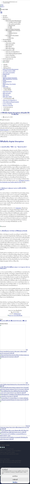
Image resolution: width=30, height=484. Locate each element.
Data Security (11, 25)
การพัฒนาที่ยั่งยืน (7, 41)
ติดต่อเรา (2, 6)
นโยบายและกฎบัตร (10, 43)
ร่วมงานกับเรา (6, 60)
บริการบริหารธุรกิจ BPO (14, 24)
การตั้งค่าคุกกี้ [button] (15, 479)
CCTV (10, 34)
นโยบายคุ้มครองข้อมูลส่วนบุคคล (14, 53)
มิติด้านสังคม (9, 46)
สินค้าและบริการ (7, 19)
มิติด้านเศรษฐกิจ (10, 44)
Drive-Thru (11, 38)
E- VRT (10, 28)
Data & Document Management (13, 20)
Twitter (9, 320)
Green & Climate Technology (13, 29)
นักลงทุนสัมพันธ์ (7, 39)
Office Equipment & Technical (13, 30)
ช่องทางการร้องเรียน (11, 57)
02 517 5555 (7, 2)
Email (25, 320)
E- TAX (10, 26)
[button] (1, 12)
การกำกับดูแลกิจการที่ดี (8, 50)
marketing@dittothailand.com (10, 1)
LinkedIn (14, 320)
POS (9, 36)
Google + (20, 320)
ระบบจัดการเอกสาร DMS (14, 22)
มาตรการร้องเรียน (10, 55)
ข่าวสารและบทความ (8, 58)
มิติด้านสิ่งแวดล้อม (10, 48)
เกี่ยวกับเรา (5, 17)
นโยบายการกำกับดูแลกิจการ (13, 51)
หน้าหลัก (5, 15)
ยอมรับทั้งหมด (15, 476)
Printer (10, 31)
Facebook (3, 320)
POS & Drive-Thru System (12, 35)
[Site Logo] (1, 5)
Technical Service (12, 33)
